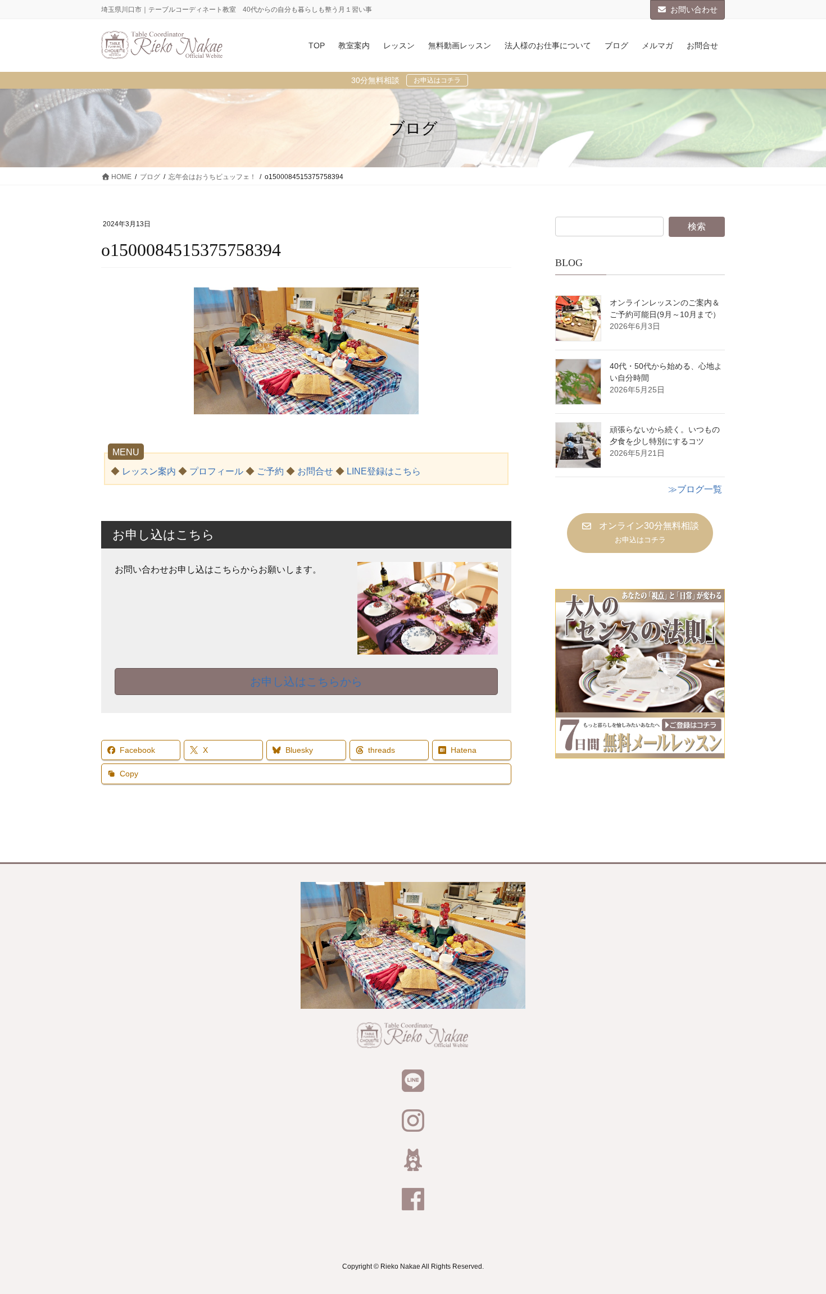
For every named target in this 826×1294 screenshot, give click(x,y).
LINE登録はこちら (384, 471)
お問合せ (315, 471)
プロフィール (216, 471)
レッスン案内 (149, 471)
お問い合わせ (694, 9)
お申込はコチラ (437, 80)
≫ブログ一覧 (695, 489)
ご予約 (270, 471)
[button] (639, 533)
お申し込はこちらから (306, 681)
